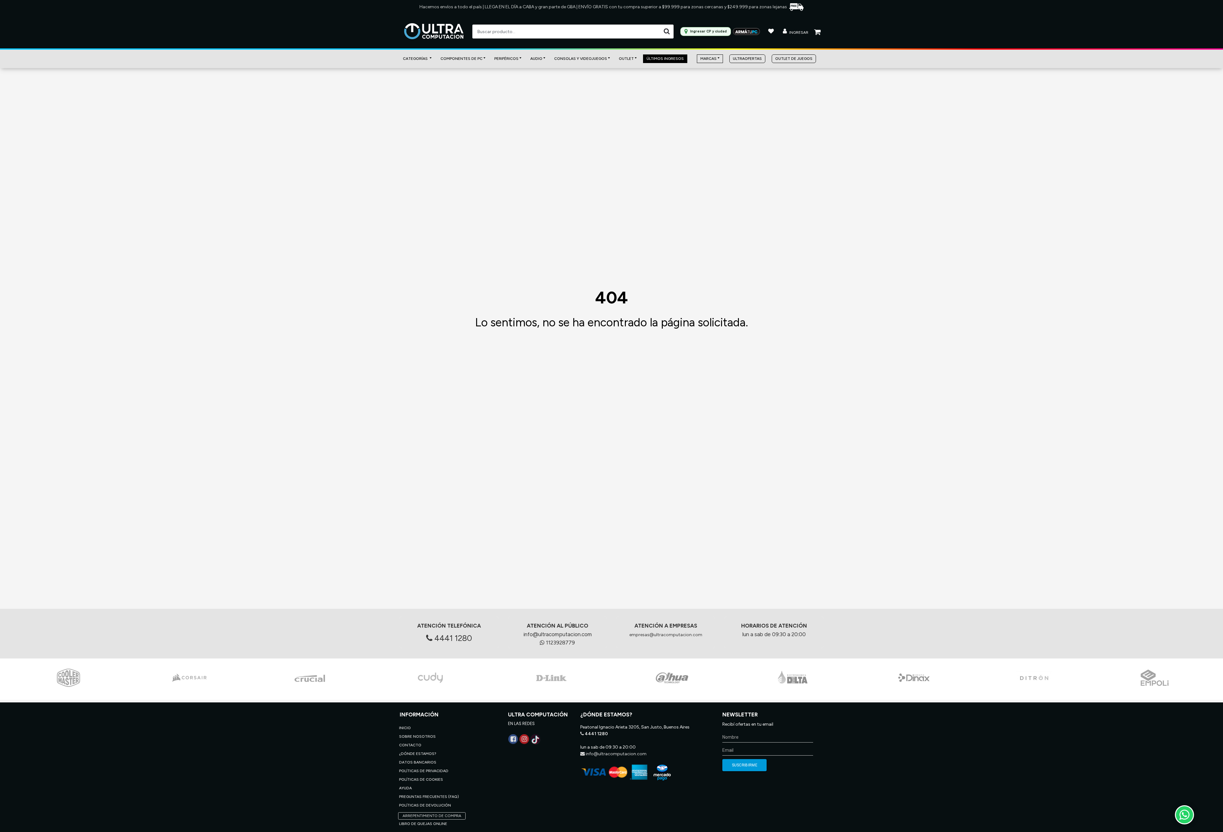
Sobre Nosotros (417, 736)
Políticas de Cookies (421, 779)
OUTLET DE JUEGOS (793, 58)
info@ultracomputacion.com (557, 634)
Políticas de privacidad (423, 771)
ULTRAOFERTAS (747, 58)
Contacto (410, 745)
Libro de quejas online (423, 823)
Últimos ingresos (665, 58)
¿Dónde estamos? (417, 753)
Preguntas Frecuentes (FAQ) (429, 796)
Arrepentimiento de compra (432, 816)
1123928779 (560, 642)
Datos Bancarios (417, 762)
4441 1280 (452, 638)
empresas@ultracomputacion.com (665, 634)
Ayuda (405, 788)
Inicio (405, 728)
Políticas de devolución (425, 805)
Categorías (416, 58)
